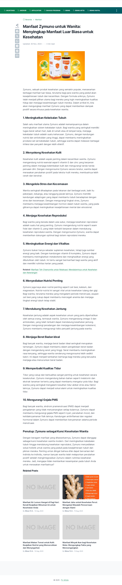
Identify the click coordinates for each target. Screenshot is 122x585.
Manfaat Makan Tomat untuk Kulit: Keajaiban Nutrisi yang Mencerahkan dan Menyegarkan (40, 545)
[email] (17, 56)
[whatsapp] (17, 41)
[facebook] (17, 31)
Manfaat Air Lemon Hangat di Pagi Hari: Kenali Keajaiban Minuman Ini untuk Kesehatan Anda (41, 505)
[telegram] (17, 46)
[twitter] (17, 36)
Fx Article (65, 580)
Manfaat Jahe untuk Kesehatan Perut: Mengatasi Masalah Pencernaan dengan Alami (80, 505)
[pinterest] (17, 51)
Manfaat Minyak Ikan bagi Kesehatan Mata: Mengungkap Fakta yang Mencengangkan (79, 545)
